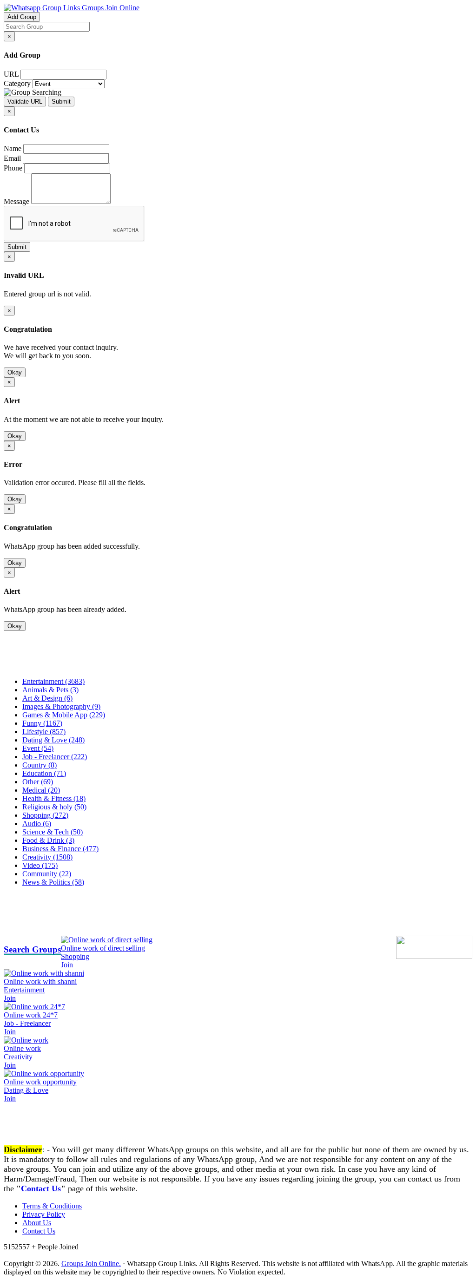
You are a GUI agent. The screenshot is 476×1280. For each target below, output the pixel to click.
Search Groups (32, 949)
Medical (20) (41, 790)
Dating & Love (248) (53, 740)
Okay (14, 372)
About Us (36, 1223)
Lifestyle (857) (44, 731)
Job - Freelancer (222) (54, 757)
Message (16, 201)
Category (17, 83)
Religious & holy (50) (54, 807)
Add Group (21, 16)
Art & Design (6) (47, 698)
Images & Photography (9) (61, 706)
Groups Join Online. (91, 1263)
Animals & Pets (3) (50, 690)
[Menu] (22, 666)
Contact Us (41, 1188)
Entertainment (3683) (53, 681)
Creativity (18, 1057)
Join (67, 965)
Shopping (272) (45, 815)
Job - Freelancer (27, 1023)
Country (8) (39, 765)
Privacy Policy (43, 1214)
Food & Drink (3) (48, 840)
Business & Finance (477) (60, 849)
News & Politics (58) (53, 882)
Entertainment (24, 990)
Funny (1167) (42, 723)
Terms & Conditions (52, 1206)
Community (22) (46, 874)
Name (12, 148)
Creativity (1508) (47, 857)
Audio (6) (36, 823)
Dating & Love (26, 1090)
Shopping (75, 956)
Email (12, 158)
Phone (13, 168)
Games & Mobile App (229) (63, 715)
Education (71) (44, 773)
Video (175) (40, 865)
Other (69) (37, 782)
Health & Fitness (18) (54, 798)
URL (11, 74)
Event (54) (37, 748)
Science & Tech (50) (52, 832)
